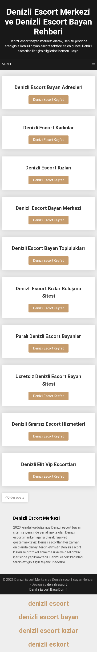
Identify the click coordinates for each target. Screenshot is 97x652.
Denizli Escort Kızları (48, 168)
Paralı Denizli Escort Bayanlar (48, 336)
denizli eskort (48, 644)
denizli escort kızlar (48, 631)
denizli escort (57, 584)
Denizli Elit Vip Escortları (48, 464)
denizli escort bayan (48, 617)
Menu (6, 64)
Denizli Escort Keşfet (48, 99)
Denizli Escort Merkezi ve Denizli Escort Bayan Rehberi (48, 22)
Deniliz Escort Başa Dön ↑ (48, 589)
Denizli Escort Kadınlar (48, 127)
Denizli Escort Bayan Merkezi (48, 208)
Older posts (15, 497)
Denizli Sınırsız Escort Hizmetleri (48, 424)
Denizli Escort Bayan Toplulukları (48, 248)
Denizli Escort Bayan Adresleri (48, 87)
